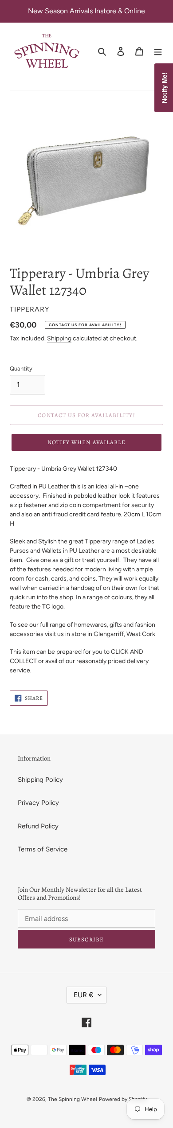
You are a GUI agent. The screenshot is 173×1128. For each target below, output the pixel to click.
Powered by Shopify (123, 1099)
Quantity (21, 368)
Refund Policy (38, 826)
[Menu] (158, 51)
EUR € (84, 995)
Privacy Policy (38, 803)
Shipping (59, 338)
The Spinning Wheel (72, 1099)
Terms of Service (42, 849)
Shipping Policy (40, 780)
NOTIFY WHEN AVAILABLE (86, 442)
